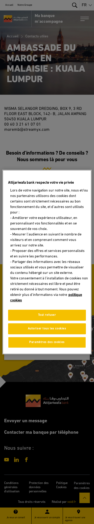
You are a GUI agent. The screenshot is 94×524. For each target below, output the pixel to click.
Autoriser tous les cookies (47, 328)
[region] (47, 262)
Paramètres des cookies (47, 342)
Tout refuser (47, 315)
